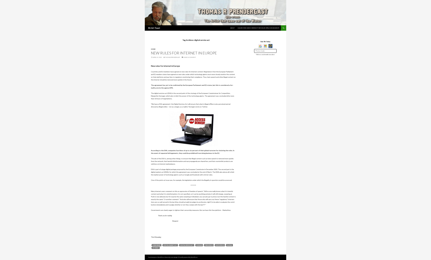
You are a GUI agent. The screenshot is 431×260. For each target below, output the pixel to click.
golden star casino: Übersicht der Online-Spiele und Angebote (258, 28)
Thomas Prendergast (172, 57)
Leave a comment (190, 57)
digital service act (186, 245)
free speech (209, 245)
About (232, 28)
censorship (157, 245)
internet (156, 248)
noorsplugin (174, 257)
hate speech (220, 245)
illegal (229, 245)
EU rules (199, 245)
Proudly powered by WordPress (188, 257)
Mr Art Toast (154, 28)
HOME (153, 49)
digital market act (170, 245)
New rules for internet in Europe (184, 53)
